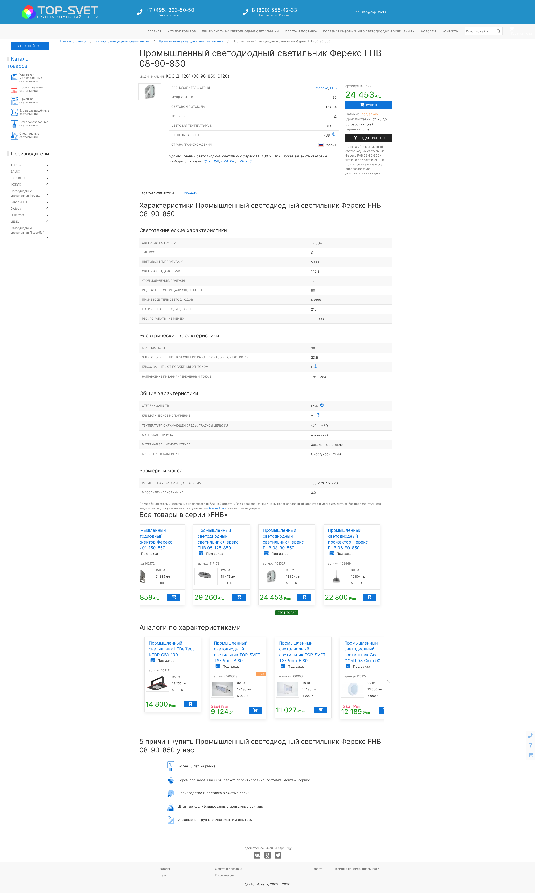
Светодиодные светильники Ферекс (26, 193)
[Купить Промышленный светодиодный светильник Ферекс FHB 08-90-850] (303, 597)
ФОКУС (16, 184)
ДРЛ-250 (244, 161)
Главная (154, 31)
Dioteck (16, 208)
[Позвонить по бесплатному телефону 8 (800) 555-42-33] (246, 13)
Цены (163, 875)
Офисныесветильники (28, 100)
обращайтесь (217, 508)
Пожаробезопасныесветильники (33, 123)
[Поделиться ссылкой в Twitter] (278, 855)
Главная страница (73, 41)
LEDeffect (17, 215)
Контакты (450, 31)
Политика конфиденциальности (356, 868)
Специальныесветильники (29, 135)
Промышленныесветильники (31, 88)
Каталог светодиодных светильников (122, 41)
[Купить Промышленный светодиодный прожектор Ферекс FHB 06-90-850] (369, 597)
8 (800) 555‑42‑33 (274, 10)
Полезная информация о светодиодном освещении (368, 31)
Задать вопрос (372, 138)
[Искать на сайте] (498, 31)
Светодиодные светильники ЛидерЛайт (28, 230)
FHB (333, 88)
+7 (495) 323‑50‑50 (170, 10)
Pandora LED (19, 202)
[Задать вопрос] (530, 745)
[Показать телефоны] (530, 735)
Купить (371, 105)
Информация (224, 875)
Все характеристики (158, 193)
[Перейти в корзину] (530, 755)
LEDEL (15, 221)
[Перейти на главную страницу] (60, 12)
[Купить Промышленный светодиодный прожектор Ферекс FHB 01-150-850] (173, 597)
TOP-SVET (18, 165)
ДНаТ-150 (211, 161)
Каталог (164, 868)
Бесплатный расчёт (31, 46)
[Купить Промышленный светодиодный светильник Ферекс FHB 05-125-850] (238, 597)
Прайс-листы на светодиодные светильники (240, 31)
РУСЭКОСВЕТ (20, 178)
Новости (428, 31)
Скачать (190, 193)
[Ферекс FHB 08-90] (149, 91)
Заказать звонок (170, 15)
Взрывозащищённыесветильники (34, 112)
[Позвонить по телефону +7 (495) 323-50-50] (140, 13)
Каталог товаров (182, 31)
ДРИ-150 (228, 161)
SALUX (15, 171)
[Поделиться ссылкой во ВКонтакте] (257, 855)
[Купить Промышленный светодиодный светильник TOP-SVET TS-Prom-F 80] (320, 710)
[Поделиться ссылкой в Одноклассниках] (267, 855)
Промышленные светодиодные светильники (191, 41)
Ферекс (322, 88)
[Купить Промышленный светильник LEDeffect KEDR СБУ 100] (190, 704)
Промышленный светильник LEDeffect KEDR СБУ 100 (171, 649)
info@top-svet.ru (374, 12)
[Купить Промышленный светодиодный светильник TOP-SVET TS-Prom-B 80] (255, 710)
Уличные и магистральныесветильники (30, 78)
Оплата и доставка (301, 31)
